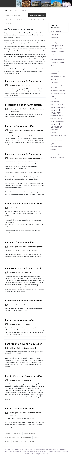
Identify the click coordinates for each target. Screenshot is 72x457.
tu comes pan (53, 56)
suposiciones (53, 149)
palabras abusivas (54, 37)
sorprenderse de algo (58, 135)
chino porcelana (54, 118)
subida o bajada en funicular (57, 104)
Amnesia (7, 434)
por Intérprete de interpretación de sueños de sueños (26, 131)
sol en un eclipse (60, 157)
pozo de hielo (53, 68)
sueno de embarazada (55, 129)
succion (62, 121)
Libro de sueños (13, 10)
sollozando (60, 118)
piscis (58, 68)
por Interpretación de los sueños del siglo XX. (25, 158)
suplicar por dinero (55, 101)
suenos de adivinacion (56, 125)
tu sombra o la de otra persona (57, 59)
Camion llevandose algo (56, 31)
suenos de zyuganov (56, 111)
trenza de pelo (60, 54)
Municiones (24, 441)
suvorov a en (62, 90)
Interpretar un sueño (37, 15)
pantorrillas (59, 46)
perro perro (60, 70)
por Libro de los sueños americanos (22, 208)
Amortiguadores (10, 437)
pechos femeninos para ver (56, 40)
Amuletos (36, 437)
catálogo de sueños (11, 49)
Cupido (32, 441)
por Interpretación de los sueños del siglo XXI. (26, 247)
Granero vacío (17, 434)
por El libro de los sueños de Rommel (22, 348)
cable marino (55, 121)
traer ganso (61, 51)
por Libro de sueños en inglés (19, 324)
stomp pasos (53, 132)
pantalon (52, 45)
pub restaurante (54, 70)
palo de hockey (54, 42)
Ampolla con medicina (24, 437)
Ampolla (15, 441)
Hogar (5, 10)
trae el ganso (53, 54)
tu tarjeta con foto (54, 51)
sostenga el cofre (54, 138)
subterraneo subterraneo (56, 115)
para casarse (55, 34)
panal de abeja (61, 42)
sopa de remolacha (54, 90)
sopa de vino (53, 157)
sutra (63, 115)
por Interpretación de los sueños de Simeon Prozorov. (25, 414)
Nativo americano (29, 434)
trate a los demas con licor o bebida (58, 76)
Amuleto (7, 441)
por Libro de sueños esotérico (20, 272)
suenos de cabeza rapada (56, 152)
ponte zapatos (54, 73)
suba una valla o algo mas (56, 154)
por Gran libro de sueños (18, 305)
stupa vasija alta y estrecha (56, 146)
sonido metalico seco (58, 107)
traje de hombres (57, 48)
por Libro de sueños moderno (19, 85)
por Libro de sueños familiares (20, 380)
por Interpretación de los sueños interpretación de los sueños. (26, 110)
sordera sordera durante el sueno (58, 98)
